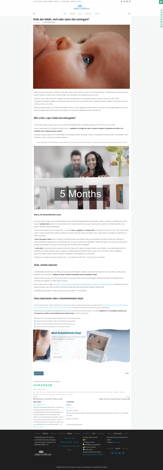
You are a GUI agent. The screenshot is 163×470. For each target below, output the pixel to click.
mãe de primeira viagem (90, 392)
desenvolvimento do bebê (52, 392)
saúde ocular (58, 394)
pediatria (53, 394)
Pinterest (129, 1)
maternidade (109, 392)
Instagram (121, 1)
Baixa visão (56, 1)
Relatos (79, 1)
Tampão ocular (73, 1)
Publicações (88, 14)
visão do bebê (69, 394)
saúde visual (64, 394)
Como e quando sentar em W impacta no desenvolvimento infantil (61, 373)
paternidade (48, 394)
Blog (79, 14)
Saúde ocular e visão (38, 1)
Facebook (124, 1)
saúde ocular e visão (41, 389)
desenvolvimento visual (72, 392)
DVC (60, 1)
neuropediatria (116, 392)
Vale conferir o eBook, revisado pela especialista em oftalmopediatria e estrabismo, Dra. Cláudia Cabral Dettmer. (83, 284)
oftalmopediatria (36, 394)
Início (65, 14)
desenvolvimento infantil (62, 392)
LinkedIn (127, 1)
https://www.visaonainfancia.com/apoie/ (93, 454)
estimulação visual (81, 392)
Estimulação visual (65, 1)
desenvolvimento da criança (41, 392)
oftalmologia (122, 392)
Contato (97, 14)
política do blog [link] (116, 442)
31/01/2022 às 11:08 (69, 407)
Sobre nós (72, 14)
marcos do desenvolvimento (101, 392)
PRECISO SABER (58, 357)
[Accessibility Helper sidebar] (161, 2)
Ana (67, 405)
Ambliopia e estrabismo (48, 1)
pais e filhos (42, 394)
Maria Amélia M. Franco (49, 22)
